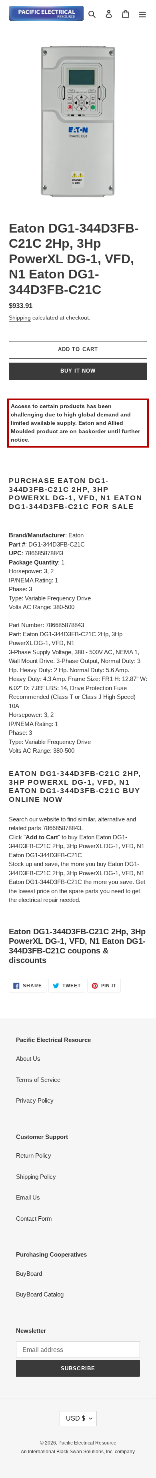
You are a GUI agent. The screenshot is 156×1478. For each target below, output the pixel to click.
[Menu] (142, 13)
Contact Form (34, 1218)
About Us (28, 1058)
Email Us (28, 1197)
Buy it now (78, 371)
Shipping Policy (36, 1176)
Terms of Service (38, 1079)
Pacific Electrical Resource (87, 1443)
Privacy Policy (35, 1100)
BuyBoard (29, 1273)
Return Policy (33, 1155)
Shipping (20, 317)
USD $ (75, 1418)
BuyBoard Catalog (40, 1294)
